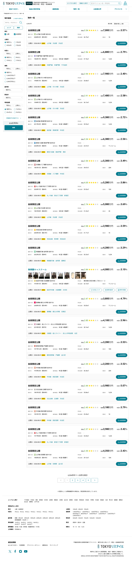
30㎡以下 (29, 524)
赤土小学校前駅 (68, 333)
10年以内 (26, 518)
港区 (64, 152)
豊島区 (102, 500)
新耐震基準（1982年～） (22, 520)
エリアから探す (72, 3)
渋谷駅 (55, 43)
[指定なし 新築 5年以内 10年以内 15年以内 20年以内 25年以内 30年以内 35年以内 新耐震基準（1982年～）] (14, 89)
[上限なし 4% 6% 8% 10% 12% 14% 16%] (18, 53)
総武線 (49, 130)
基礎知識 (55, 9)
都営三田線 (50, 152)
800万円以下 (84, 513)
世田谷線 (50, 239)
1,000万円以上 (77, 511)
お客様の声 (97, 9)
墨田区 (56, 500)
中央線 (49, 377)
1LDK (82, 527)
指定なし (9, 42)
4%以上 (17, 511)
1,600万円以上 (95, 511)
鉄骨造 (25, 527)
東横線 (49, 312)
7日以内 (18, 45)
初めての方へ (13, 9)
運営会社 (45, 545)
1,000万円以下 (11, 75)
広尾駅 (56, 399)
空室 (84, 522)
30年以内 (51, 518)
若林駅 (56, 239)
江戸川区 (36, 502)
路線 (18, 27)
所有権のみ (18, 529)
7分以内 (86, 518)
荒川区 (111, 500)
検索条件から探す (13, 506)
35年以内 (57, 518)
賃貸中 (75, 522)
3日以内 (9, 45)
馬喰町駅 (55, 130)
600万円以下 (76, 513)
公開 (8, 34)
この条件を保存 (17, 18)
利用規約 (22, 545)
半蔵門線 (50, 65)
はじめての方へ (12, 545)
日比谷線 (50, 399)
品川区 (63, 355)
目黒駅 (55, 464)
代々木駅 (55, 87)
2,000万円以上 (11, 81)
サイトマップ (54, 545)
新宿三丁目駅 (58, 442)
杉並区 (62, 377)
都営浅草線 (50, 355)
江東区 (61, 500)
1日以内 (18, 42)
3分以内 (75, 518)
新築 (16, 518)
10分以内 (92, 518)
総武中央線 (50, 290)
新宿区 (66, 195)
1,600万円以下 (111, 513)
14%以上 (44, 511)
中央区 (62, 130)
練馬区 (121, 500)
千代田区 (64, 65)
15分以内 (98, 518)
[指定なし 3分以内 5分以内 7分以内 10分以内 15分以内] (14, 97)
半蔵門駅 (57, 65)
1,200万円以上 (86, 511)
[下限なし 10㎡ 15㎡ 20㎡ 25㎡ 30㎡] (9, 105)
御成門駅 (58, 152)
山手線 (49, 43)
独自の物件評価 (34, 9)
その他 (37, 527)
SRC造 (16, 527)
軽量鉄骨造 (31, 527)
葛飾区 (63, 261)
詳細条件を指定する (12, 118)
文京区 (65, 290)
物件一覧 (76, 9)
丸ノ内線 (50, 195)
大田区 (76, 500)
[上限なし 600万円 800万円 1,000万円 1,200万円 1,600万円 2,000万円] (18, 68)
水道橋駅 (58, 290)
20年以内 (38, 518)
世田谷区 (63, 239)
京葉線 (49, 174)
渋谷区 (60, 43)
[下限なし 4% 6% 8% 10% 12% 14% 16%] (9, 53)
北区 (75, 333)
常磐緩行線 (50, 261)
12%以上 (18, 60)
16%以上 (50, 511)
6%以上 (22, 511)
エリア (9, 27)
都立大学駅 (56, 312)
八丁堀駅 (55, 174)
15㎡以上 (19, 109)
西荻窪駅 (55, 377)
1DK (79, 527)
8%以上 (18, 57)
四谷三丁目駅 (58, 195)
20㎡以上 (9, 112)
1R (73, 527)
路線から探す (84, 3)
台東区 (51, 500)
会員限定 (18, 34)
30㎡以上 (36, 522)
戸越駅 (58, 355)
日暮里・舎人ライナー (54, 333)
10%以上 (9, 60)
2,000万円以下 (11, 78)
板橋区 (116, 500)
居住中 (79, 522)
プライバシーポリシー (33, 545)
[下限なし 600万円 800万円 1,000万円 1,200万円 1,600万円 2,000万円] (9, 68)
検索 (119, 3)
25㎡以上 (19, 112)
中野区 (92, 500)
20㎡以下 (17, 524)
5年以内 (20, 518)
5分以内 (80, 518)
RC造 (20, 527)
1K (76, 527)
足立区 (26, 502)
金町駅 (58, 261)
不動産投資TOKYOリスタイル (11, 13)
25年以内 (45, 518)
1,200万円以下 (102, 513)
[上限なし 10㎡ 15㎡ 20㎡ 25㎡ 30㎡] (18, 105)
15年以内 (32, 518)
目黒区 (63, 312)
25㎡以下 (23, 524)
